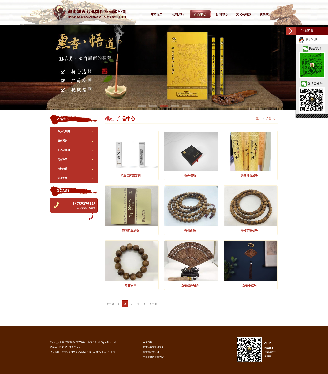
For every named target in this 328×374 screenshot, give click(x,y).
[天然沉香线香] (250, 170)
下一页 (153, 303)
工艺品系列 (64, 150)
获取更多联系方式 (86, 208)
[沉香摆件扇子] (191, 280)
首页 (258, 118)
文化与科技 (243, 14)
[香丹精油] (191, 170)
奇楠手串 (130, 285)
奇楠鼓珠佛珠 (249, 230)
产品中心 (200, 14)
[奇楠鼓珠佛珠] (250, 225)
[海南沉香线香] (131, 225)
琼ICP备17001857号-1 (70, 347)
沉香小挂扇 (249, 285)
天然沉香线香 (249, 175)
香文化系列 (64, 131)
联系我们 (265, 14)
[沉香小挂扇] (250, 280)
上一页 (110, 303)
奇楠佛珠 (190, 230)
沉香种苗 (62, 159)
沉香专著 (62, 178)
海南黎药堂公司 (151, 352)
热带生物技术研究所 (153, 347)
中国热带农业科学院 (153, 357)
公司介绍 (178, 14)
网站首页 (156, 14)
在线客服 (310, 39)
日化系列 (62, 140)
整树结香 (62, 168)
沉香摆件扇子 (190, 285)
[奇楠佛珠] (191, 225)
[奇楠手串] (131, 280)
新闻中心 (222, 14)
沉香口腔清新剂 (131, 175)
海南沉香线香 (130, 230)
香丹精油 (190, 175)
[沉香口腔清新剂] (131, 170)
